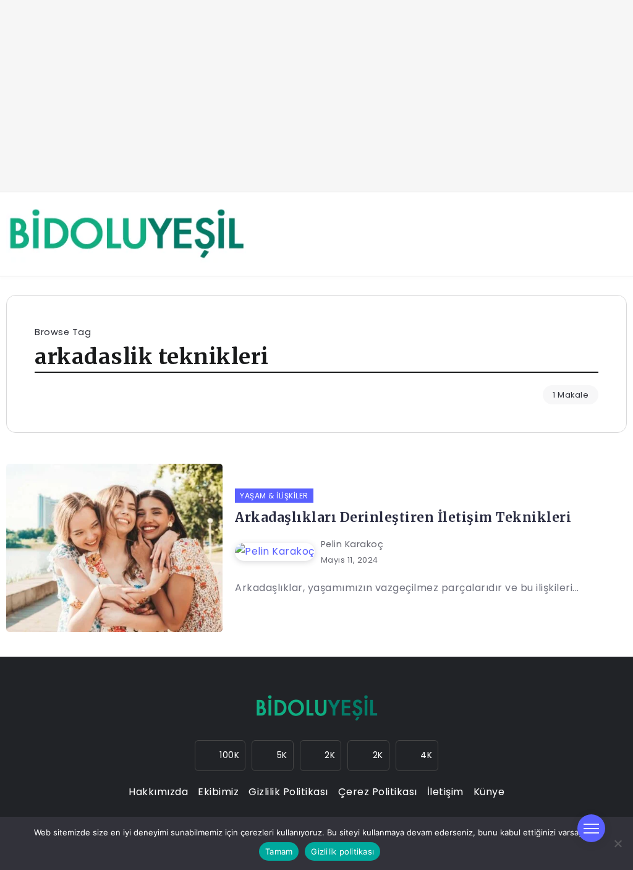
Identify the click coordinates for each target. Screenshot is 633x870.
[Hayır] (617, 843)
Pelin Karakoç (352, 544)
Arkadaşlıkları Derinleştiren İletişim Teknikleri (403, 518)
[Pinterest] (417, 755)
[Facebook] (272, 755)
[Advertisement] (316, 95)
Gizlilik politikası (342, 851)
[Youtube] (368, 755)
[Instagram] (220, 755)
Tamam (278, 851)
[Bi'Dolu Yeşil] (126, 233)
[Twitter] (320, 755)
